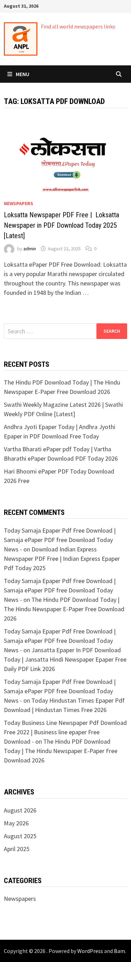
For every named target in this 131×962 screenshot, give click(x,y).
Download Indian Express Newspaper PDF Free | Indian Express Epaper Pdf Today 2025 (62, 558)
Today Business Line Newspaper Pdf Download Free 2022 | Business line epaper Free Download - (65, 732)
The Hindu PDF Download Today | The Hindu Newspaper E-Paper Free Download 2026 (64, 609)
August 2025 (20, 836)
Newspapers (18, 203)
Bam (119, 950)
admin (29, 248)
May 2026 (16, 823)
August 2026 (20, 810)
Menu (22, 74)
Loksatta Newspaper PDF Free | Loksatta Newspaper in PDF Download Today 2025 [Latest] (61, 225)
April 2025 (16, 849)
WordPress (90, 950)
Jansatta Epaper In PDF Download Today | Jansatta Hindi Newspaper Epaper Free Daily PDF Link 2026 (65, 659)
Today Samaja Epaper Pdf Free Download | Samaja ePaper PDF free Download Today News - (60, 539)
